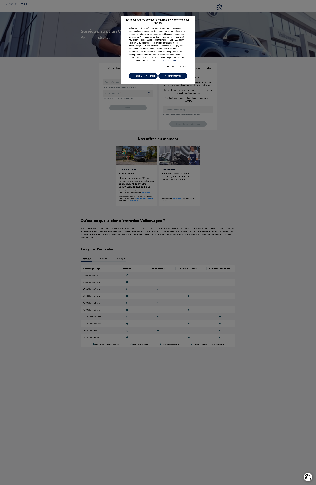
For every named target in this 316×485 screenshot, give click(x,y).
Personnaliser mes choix (144, 76)
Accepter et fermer (173, 76)
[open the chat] (308, 477)
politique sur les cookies (167, 61)
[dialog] (158, 242)
